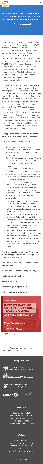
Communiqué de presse (12, 350)
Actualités (14, 348)
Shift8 (25, 459)
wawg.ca (13, 281)
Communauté (25, 348)
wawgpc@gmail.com (16, 276)
